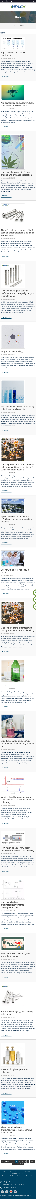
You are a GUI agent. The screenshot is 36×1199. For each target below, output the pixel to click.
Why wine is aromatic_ (12, 351)
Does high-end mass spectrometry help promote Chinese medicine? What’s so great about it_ (17, 467)
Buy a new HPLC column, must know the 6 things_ (16, 954)
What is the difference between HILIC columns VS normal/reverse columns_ (17, 800)
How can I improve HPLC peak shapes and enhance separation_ (17, 173)
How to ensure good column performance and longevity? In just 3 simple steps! (17, 293)
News (22, 25)
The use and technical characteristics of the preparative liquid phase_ (16, 1130)
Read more (6, 76)
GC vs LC (5, 685)
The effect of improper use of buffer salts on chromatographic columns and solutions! (18, 233)
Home (15, 25)
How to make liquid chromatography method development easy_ (12, 905)
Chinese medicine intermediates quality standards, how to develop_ (17, 629)
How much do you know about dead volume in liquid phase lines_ (17, 849)
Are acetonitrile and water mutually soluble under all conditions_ (17, 104)
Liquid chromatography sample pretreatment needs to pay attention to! (18, 743)
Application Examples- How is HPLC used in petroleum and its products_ (16, 519)
